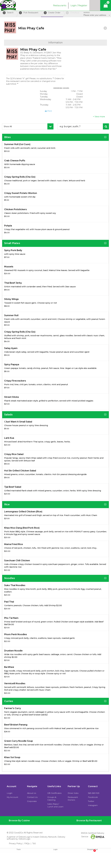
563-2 (90, 793)
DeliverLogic (25, 839)
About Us (31, 793)
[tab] (38, 820)
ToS (34, 843)
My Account (12, 797)
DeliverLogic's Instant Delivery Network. (38, 837)
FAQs (27, 843)
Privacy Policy (15, 843)
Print (49, 111)
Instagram (93, 805)
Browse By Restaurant (89, 820)
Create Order (53, 12)
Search (9, 12)
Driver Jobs (73, 793)
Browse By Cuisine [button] (19, 820)
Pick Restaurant (29, 12)
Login (9, 793)
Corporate (32, 801)
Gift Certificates (54, 793)
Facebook (93, 797)
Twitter (91, 801)
